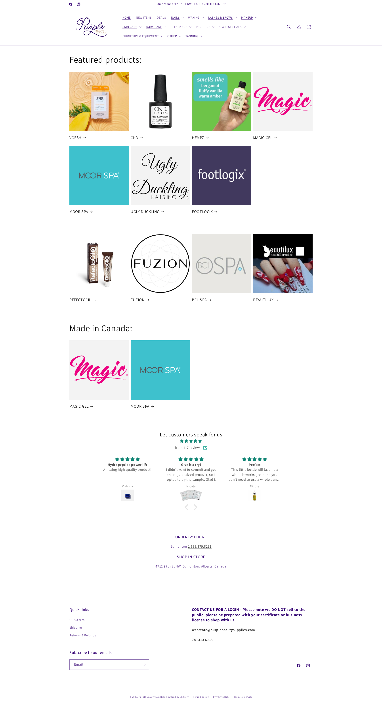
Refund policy (201, 696)
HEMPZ (198, 137)
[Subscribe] (144, 665)
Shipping (75, 628)
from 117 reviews (188, 447)
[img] (191, 441)
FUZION (138, 299)
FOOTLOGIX (202, 211)
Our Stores (77, 620)
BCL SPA (199, 299)
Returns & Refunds (82, 635)
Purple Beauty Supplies (152, 696)
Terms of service (243, 696)
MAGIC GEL (262, 137)
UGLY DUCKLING (145, 211)
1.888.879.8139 (200, 546)
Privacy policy (221, 696)
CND (134, 137)
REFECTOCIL (80, 299)
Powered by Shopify (177, 696)
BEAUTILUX (263, 299)
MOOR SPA (78, 211)
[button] (176, 17)
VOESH (75, 137)
